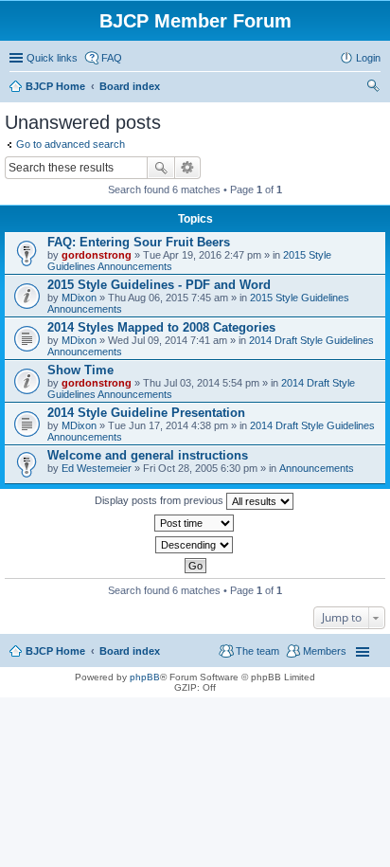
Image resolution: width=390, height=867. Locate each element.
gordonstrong (97, 255)
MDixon (79, 297)
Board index (129, 651)
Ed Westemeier (97, 468)
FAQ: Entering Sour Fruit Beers (138, 242)
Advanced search (188, 167)
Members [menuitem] (324, 651)
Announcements (316, 468)
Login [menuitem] (368, 57)
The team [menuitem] (257, 651)
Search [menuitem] (373, 88)
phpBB (145, 677)
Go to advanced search (70, 144)
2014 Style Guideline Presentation (146, 413)
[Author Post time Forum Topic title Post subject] (195, 523)
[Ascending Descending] (195, 544)
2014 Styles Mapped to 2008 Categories (161, 327)
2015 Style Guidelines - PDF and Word (159, 285)
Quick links (52, 57)
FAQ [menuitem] (111, 57)
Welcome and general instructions (147, 455)
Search (161, 167)
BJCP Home (55, 651)
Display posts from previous (160, 500)
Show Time (80, 370)
